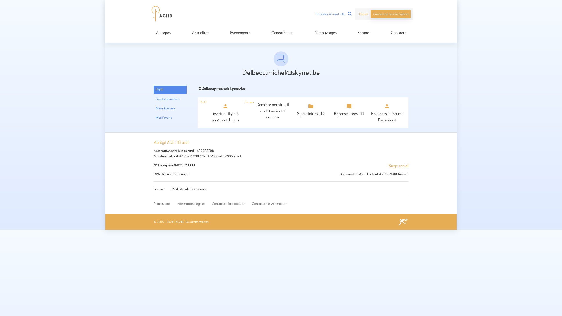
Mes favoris (164, 117)
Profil (159, 89)
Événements (240, 33)
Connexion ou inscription (390, 14)
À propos (163, 33)
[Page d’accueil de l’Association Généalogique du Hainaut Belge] (162, 14)
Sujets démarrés (167, 99)
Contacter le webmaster (269, 203)
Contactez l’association (228, 203)
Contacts (398, 33)
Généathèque (282, 33)
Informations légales (191, 203)
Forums (363, 33)
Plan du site (162, 203)
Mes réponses (165, 108)
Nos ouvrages (326, 33)
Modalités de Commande (189, 189)
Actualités (200, 33)
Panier (363, 14)
